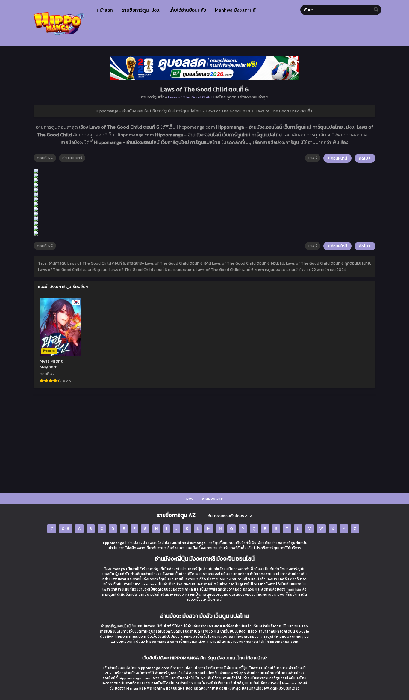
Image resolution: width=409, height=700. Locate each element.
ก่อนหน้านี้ (338, 158)
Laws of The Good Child (190, 97)
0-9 (65, 528)
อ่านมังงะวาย (212, 498)
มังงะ (190, 498)
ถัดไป (364, 158)
